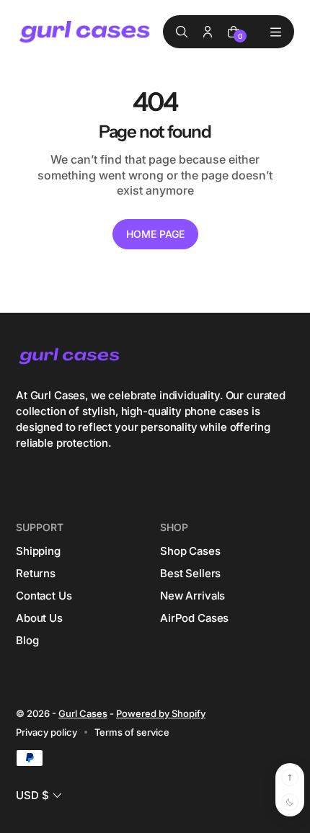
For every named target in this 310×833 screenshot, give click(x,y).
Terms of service (131, 732)
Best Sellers (190, 573)
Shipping (38, 551)
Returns (36, 573)
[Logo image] (86, 32)
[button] (40, 795)
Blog (27, 640)
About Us (39, 618)
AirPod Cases (194, 618)
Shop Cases (190, 551)
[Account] (208, 32)
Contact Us (44, 595)
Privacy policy (46, 732)
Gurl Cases (82, 713)
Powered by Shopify (160, 713)
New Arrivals (192, 595)
